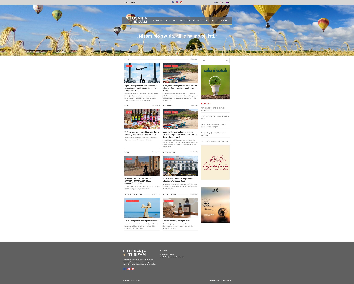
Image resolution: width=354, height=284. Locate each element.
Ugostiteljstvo (169, 158)
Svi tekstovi (193, 59)
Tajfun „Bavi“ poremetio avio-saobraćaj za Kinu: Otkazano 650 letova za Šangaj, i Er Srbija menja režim (140, 88)
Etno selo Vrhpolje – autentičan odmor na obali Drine (213, 134)
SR (217, 2)
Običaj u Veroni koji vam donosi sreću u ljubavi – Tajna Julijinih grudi (213, 126)
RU (229, 2)
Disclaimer (227, 280)
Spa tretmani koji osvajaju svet (176, 221)
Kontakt (133, 2)
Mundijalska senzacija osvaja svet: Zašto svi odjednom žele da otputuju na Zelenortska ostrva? (180, 88)
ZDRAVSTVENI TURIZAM (132, 201)
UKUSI (129, 112)
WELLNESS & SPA (169, 201)
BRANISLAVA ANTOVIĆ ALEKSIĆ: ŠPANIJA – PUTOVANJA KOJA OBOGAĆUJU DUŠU (138, 181)
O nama (126, 2)
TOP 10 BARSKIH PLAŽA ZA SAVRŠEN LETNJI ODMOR (213, 109)
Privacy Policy (216, 280)
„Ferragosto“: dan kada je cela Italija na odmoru (215, 141)
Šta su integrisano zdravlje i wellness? (141, 221)
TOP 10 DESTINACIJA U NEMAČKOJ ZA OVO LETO (215, 117)
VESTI (129, 66)
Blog (129, 158)
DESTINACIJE (168, 66)
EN (223, 2)
